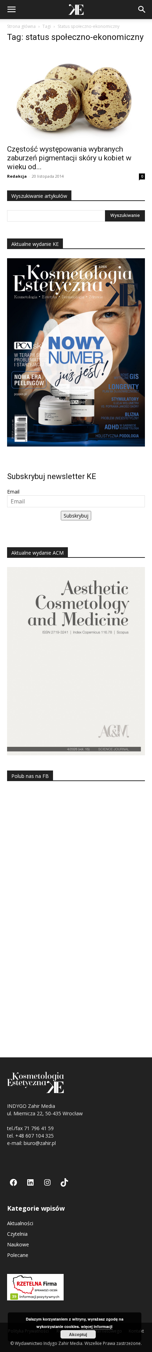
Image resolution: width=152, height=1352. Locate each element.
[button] (11, 9)
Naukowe (18, 1244)
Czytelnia (17, 1233)
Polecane (17, 1255)
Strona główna (21, 26)
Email (13, 491)
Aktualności (20, 1223)
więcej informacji (96, 1326)
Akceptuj (78, 1334)
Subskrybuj (76, 515)
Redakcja (17, 176)
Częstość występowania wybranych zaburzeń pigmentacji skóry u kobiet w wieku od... (69, 158)
